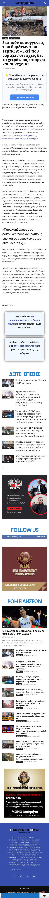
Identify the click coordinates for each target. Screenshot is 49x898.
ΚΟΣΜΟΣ (19, 708)
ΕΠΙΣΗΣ (31, 374)
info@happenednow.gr (29, 870)
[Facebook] (14, 876)
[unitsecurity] (24, 519)
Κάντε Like (41, 537)
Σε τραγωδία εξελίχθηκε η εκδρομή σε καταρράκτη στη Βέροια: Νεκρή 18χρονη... (29, 679)
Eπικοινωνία (24, 889)
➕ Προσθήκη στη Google (24, 97)
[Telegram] (21, 876)
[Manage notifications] (43, 893)
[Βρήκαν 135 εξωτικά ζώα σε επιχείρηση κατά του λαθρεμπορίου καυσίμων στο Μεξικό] (8, 757)
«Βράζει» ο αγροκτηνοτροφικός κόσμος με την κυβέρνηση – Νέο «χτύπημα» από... (30, 743)
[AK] (24, 590)
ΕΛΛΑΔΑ (5, 38)
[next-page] (7, 467)
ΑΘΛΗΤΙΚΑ (6, 627)
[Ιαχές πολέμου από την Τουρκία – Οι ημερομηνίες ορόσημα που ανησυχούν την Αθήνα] (8, 459)
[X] (27, 876)
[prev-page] (3, 467)
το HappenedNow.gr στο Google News (24, 320)
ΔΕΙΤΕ (15, 374)
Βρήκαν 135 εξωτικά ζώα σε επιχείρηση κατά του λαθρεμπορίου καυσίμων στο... (30, 756)
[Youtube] (34, 876)
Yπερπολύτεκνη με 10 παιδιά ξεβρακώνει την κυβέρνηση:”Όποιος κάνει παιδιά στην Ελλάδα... (31, 730)
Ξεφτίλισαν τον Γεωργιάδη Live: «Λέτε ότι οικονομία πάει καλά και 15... (30, 715)
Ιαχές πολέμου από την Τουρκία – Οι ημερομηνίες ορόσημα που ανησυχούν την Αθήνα (30, 459)
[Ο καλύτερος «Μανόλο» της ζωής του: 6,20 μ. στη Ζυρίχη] (24, 617)
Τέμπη (26, 129)
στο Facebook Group (25, 345)
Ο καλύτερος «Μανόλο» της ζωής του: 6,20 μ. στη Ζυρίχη (23, 632)
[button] (4, 3)
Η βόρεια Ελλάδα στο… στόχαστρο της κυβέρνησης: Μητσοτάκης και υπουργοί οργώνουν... (28, 665)
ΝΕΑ (11, 38)
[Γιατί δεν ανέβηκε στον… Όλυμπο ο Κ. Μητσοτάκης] (8, 383)
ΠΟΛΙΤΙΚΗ (17, 38)
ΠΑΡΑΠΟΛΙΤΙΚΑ (21, 721)
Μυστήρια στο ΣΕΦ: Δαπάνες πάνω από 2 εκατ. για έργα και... (30, 690)
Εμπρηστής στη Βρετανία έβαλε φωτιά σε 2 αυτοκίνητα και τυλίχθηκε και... (30, 703)
